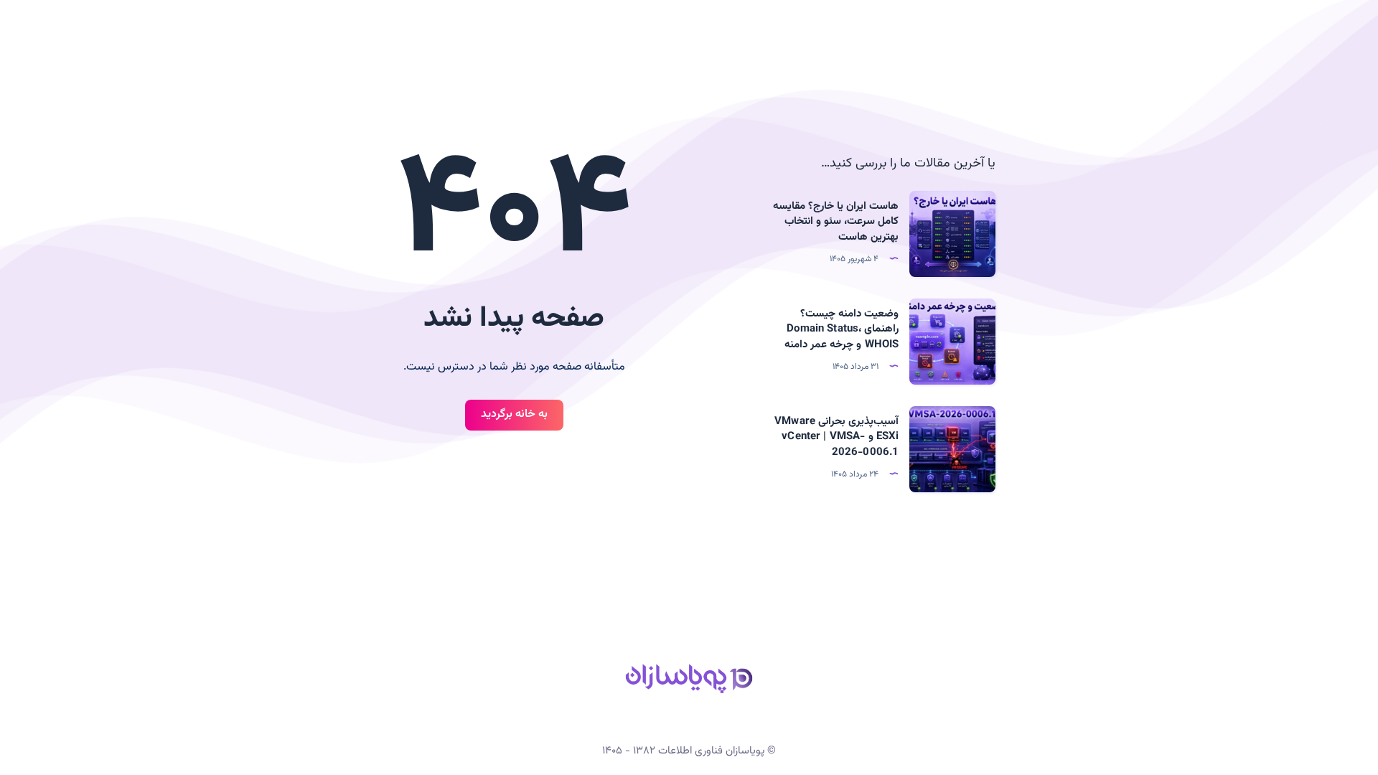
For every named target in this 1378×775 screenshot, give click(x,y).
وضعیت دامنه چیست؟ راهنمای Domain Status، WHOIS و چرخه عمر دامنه (841, 330)
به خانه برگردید (514, 414)
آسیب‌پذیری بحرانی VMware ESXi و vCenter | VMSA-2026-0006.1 (836, 437)
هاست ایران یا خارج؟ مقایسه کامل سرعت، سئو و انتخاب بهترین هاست (836, 222)
